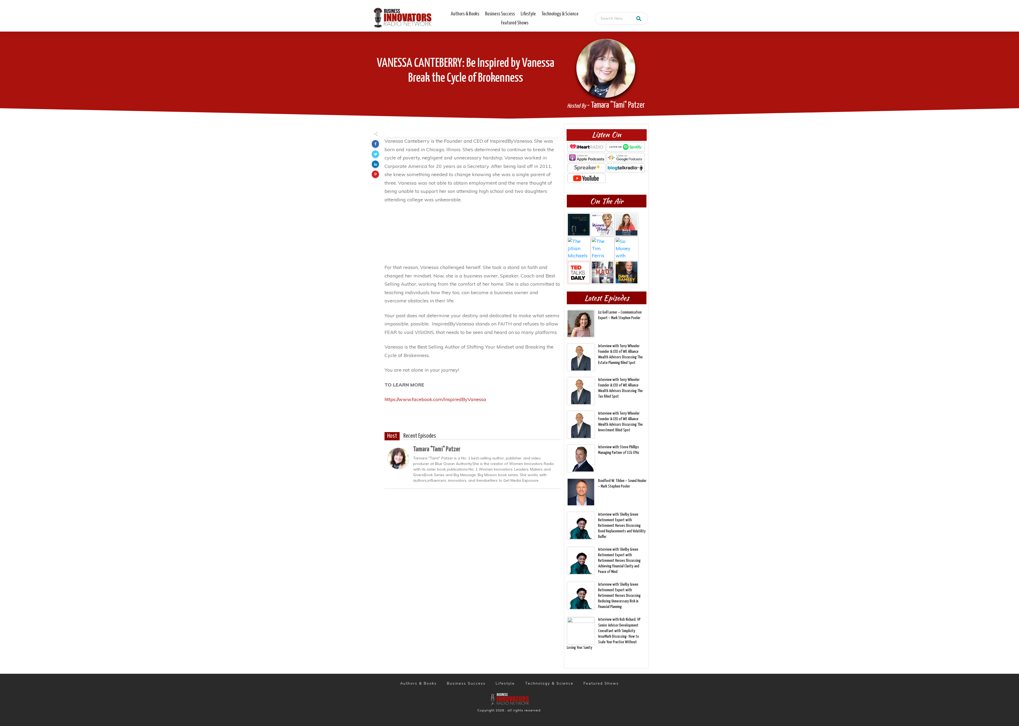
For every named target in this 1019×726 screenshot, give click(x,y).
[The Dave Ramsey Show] (626, 272)
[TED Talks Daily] (579, 272)
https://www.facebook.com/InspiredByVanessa (435, 399)
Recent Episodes (419, 436)
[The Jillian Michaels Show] (579, 248)
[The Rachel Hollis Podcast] (626, 225)
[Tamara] (398, 458)
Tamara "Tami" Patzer (436, 449)
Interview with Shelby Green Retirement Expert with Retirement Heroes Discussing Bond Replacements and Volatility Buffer (622, 525)
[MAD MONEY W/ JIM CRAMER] (603, 272)
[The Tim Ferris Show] (603, 248)
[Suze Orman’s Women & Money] (603, 225)
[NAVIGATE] (579, 225)
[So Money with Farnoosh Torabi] (626, 248)
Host (392, 436)
